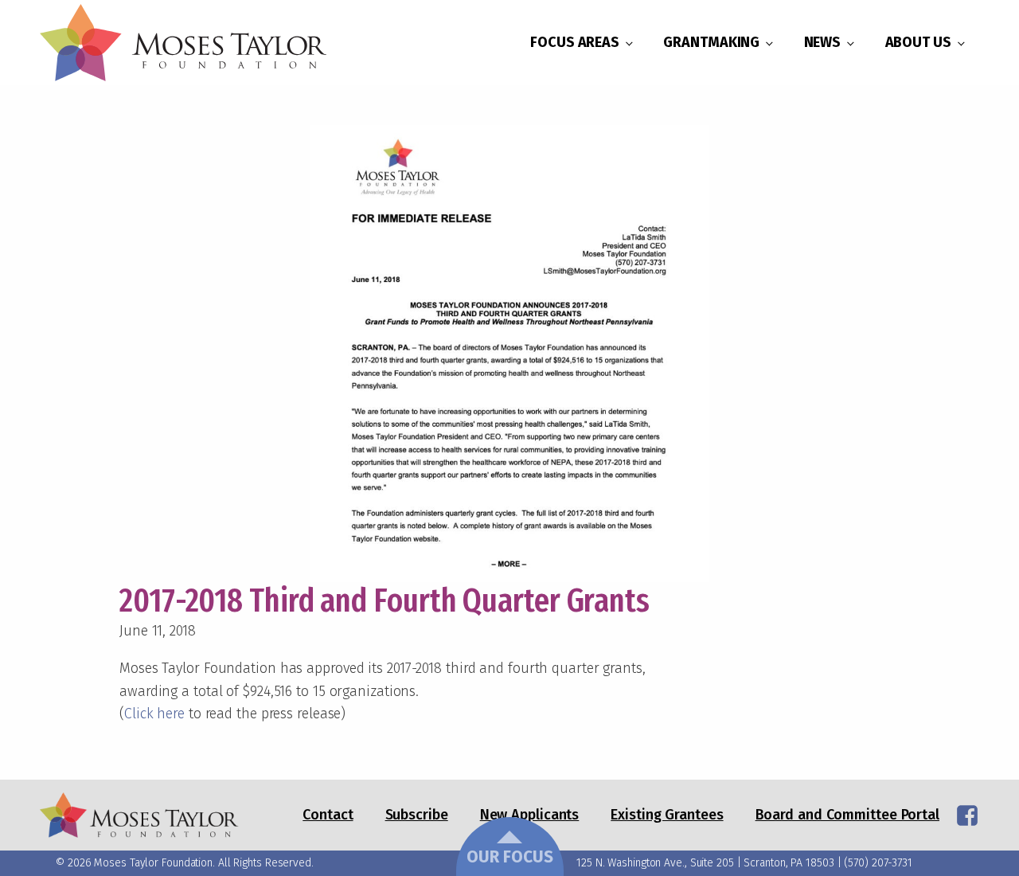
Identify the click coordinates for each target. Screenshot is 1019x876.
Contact (328, 814)
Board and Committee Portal (847, 814)
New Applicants (530, 814)
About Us (918, 42)
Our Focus (510, 857)
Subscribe (416, 814)
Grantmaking (711, 42)
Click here (154, 713)
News (822, 42)
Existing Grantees (667, 814)
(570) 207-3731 (878, 863)
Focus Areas (574, 42)
